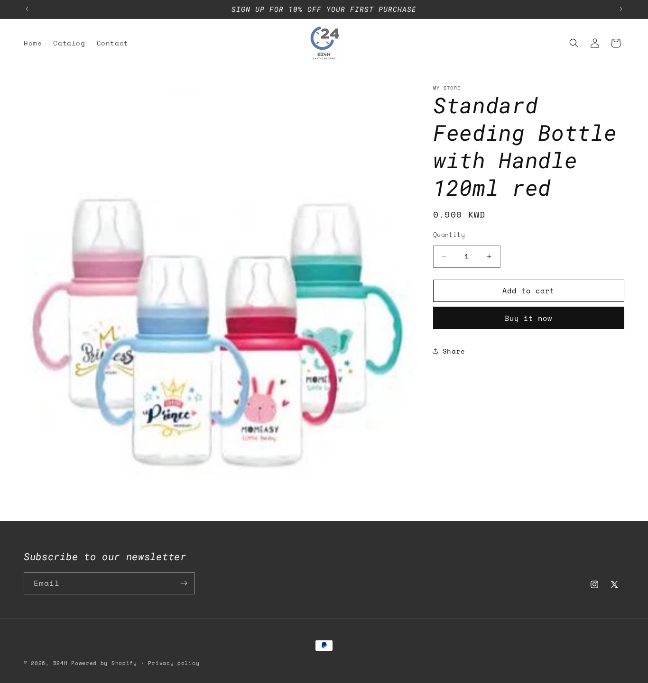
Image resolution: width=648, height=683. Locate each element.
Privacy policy (173, 663)
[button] (574, 43)
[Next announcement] (621, 9)
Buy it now (528, 317)
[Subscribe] (183, 583)
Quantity (449, 234)
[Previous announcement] (27, 9)
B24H (60, 663)
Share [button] (454, 351)
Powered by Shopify (104, 663)
